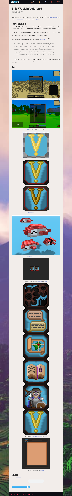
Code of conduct (14, 494)
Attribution (23, 494)
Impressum (30, 494)
